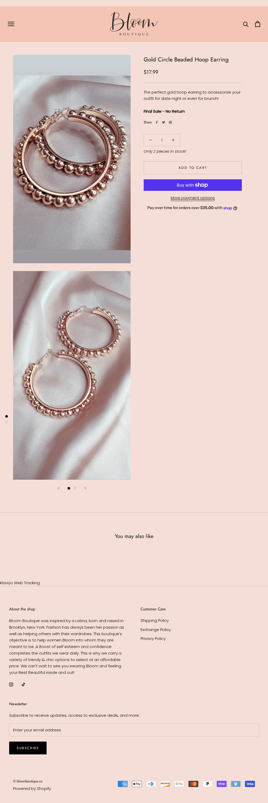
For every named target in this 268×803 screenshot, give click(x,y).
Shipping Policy (155, 620)
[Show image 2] (75, 488)
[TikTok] (23, 684)
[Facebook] (156, 122)
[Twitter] (163, 122)
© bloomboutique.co (27, 781)
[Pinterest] (170, 122)
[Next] (85, 488)
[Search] (246, 24)
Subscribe (28, 747)
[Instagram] (11, 684)
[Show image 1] (69, 488)
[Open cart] (257, 24)
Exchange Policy (156, 629)
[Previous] (58, 488)
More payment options (193, 197)
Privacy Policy (153, 638)
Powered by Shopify (32, 788)
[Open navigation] (11, 24)
